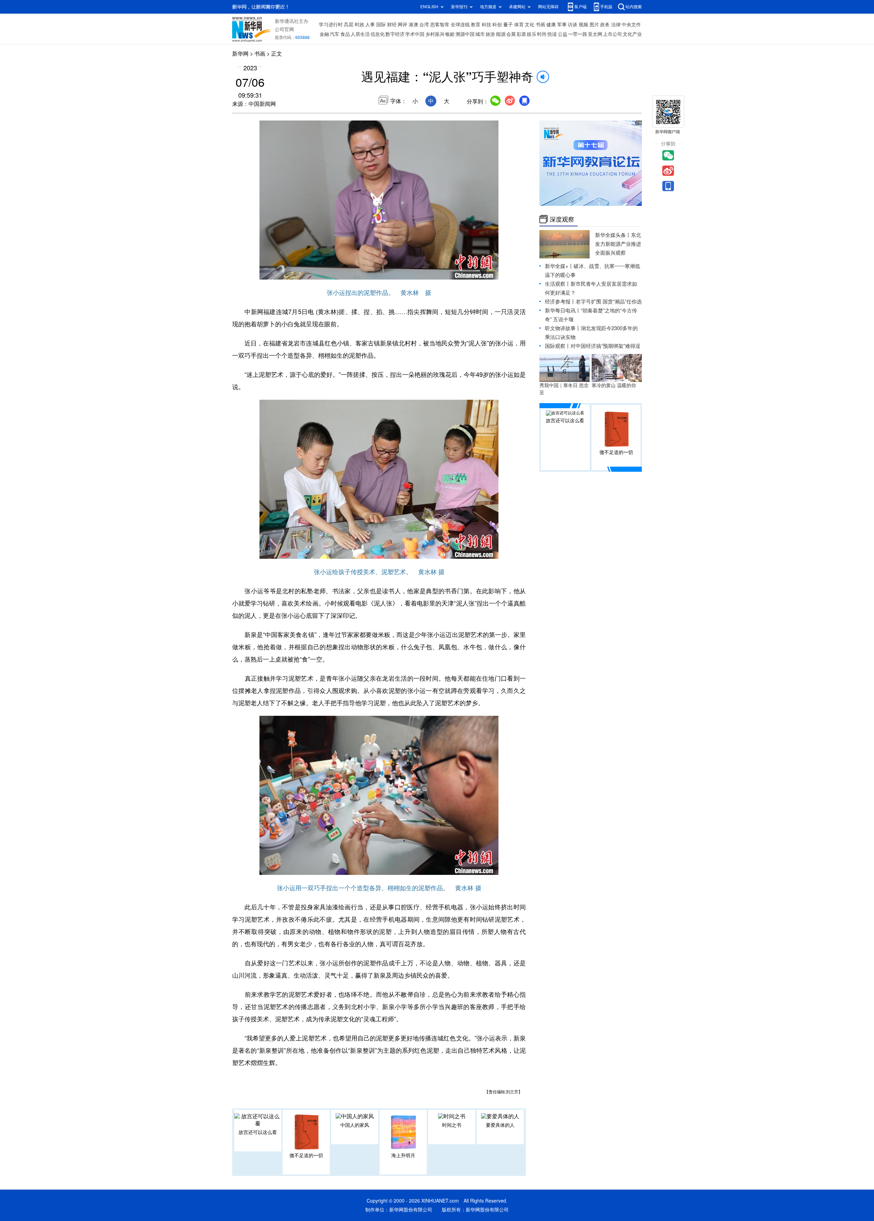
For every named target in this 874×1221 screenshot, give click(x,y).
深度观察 (562, 219)
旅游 (490, 34)
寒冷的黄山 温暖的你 (614, 385)
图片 (594, 24)
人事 (370, 24)
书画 (540, 24)
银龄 (450, 34)
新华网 (240, 53)
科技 (486, 24)
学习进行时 (331, 24)
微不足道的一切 (306, 1155)
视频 (583, 24)
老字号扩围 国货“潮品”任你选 (609, 301)
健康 (551, 24)
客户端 (580, 6)
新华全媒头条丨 (613, 235)
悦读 (552, 34)
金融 (324, 34)
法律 (616, 24)
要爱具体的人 (500, 1125)
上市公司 (612, 34)
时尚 (542, 34)
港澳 (413, 24)
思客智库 (439, 24)
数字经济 (395, 34)
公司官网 (284, 29)
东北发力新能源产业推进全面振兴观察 (618, 243)
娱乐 (531, 34)
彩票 (521, 34)
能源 (501, 34)
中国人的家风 (354, 1125)
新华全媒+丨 (559, 266)
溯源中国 (465, 34)
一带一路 (577, 34)
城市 (480, 34)
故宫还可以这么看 (258, 1132)
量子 (508, 24)
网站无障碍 (548, 6)
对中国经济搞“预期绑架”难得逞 (605, 346)
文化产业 (632, 34)
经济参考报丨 (560, 301)
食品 (345, 34)
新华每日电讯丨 (563, 310)
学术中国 (414, 34)
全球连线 (460, 24)
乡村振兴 (435, 34)
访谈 (572, 24)
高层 (348, 24)
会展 (511, 34)
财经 (392, 24)
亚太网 (595, 34)
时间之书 (451, 1125)
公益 (562, 34)
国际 (381, 24)
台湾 (424, 24)
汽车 (334, 34)
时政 (359, 24)
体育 (519, 24)
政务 (605, 24)
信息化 (377, 34)
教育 (475, 24)
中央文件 (631, 24)
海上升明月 (403, 1155)
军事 (562, 24)
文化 (529, 24)
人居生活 (360, 34)
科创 (497, 24)
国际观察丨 (557, 346)
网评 (402, 24)
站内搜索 (633, 6)
